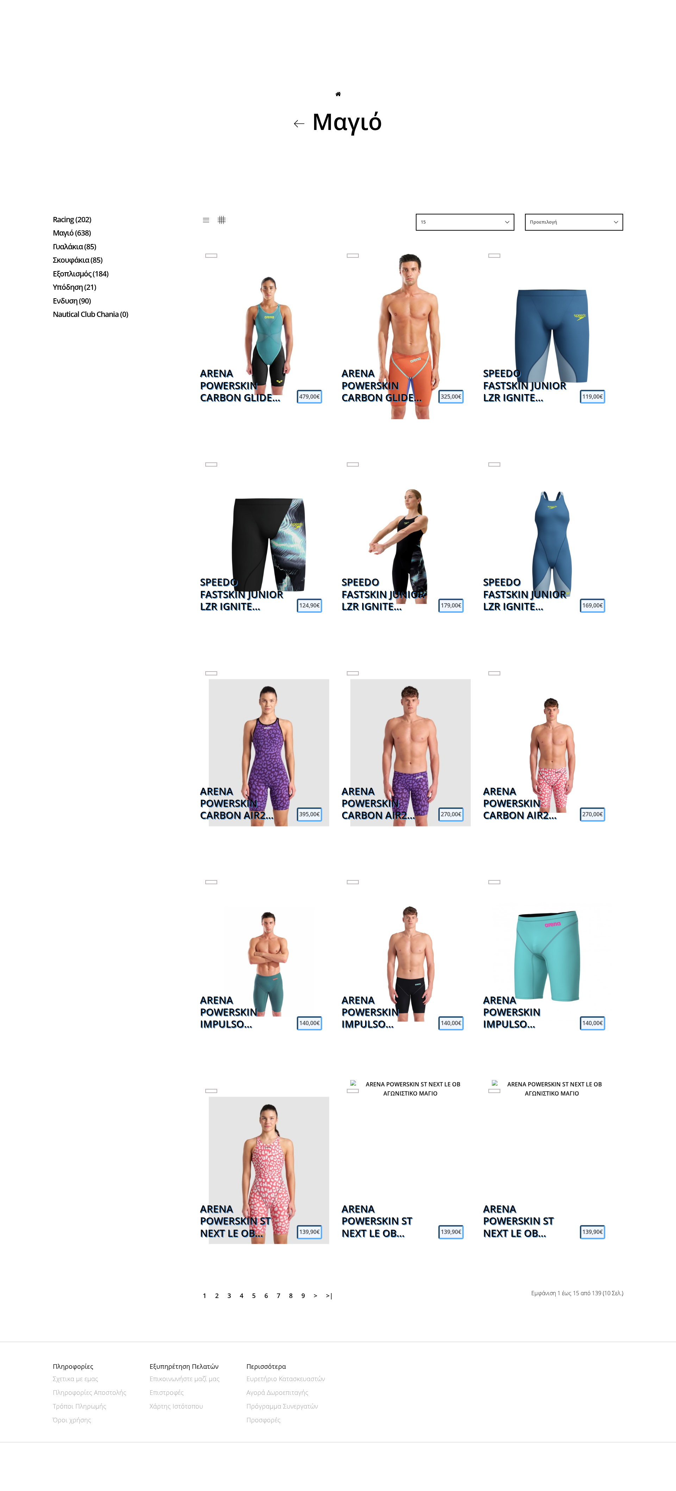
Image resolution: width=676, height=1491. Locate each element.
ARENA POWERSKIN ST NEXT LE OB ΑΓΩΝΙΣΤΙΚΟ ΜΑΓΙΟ (235, 1221)
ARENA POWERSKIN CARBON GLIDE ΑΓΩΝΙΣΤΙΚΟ (378, 385)
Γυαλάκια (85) (74, 246)
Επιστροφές (167, 1392)
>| (329, 1295)
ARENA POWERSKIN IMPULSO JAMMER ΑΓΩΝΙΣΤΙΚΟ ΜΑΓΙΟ (229, 1012)
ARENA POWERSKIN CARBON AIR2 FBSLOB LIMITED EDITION (239, 803)
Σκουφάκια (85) (77, 260)
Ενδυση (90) (72, 301)
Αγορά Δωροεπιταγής (277, 1392)
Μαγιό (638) (72, 233)
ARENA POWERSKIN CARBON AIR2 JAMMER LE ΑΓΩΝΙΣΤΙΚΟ (374, 803)
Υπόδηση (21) (74, 287)
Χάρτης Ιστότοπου (176, 1406)
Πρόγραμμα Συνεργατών (282, 1406)
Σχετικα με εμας (75, 1378)
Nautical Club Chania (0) (90, 314)
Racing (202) (72, 219)
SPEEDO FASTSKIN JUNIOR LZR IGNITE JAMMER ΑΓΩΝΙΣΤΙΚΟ (524, 385)
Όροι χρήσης (72, 1420)
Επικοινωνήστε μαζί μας (185, 1378)
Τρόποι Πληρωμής (79, 1406)
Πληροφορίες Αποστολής (89, 1392)
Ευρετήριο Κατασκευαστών (285, 1378)
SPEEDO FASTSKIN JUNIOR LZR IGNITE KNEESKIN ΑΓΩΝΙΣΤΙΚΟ (383, 594)
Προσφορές (263, 1420)
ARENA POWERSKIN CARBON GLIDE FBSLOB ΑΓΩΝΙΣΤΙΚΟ (236, 385)
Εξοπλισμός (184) (80, 274)
